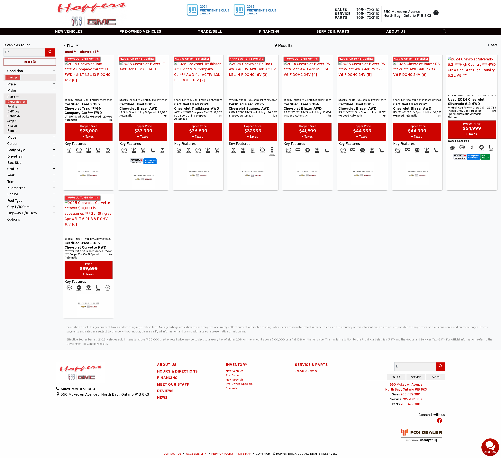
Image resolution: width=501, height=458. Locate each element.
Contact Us (172, 453)
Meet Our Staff (173, 384)
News (162, 398)
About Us (167, 365)
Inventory (236, 365)
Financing (167, 378)
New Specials (234, 379)
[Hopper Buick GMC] (91, 14)
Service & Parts (311, 365)
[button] (68, 32)
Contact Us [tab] (376, 377)
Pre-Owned (233, 375)
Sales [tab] (396, 377)
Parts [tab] (436, 377)
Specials (231, 388)
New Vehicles (234, 371)
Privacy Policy (222, 453)
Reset (28, 61)
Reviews (165, 391)
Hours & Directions (177, 371)
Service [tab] (416, 377)
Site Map (245, 453)
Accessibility (197, 453)
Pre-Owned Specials (239, 384)
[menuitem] (30, 77)
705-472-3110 (410, 394)
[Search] (50, 52)
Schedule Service (306, 371)
